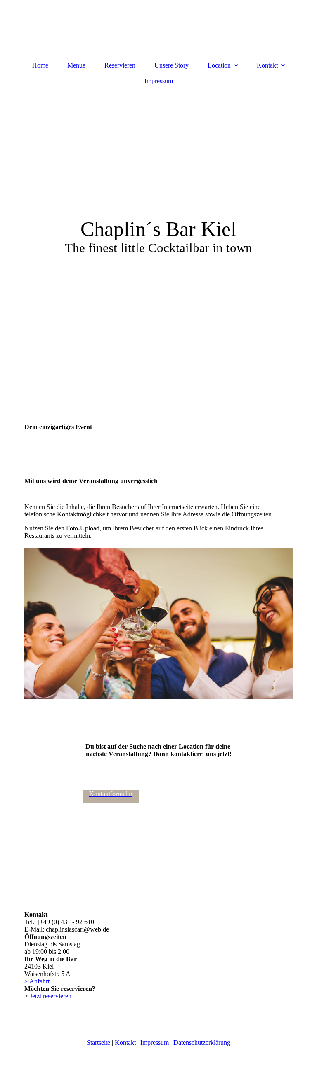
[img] (158, 194)
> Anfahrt (37, 981)
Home (40, 65)
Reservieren (119, 65)
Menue (76, 65)
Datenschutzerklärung (201, 1042)
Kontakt (267, 65)
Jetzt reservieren (50, 995)
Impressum (158, 80)
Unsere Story (171, 65)
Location (219, 65)
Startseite (98, 1042)
